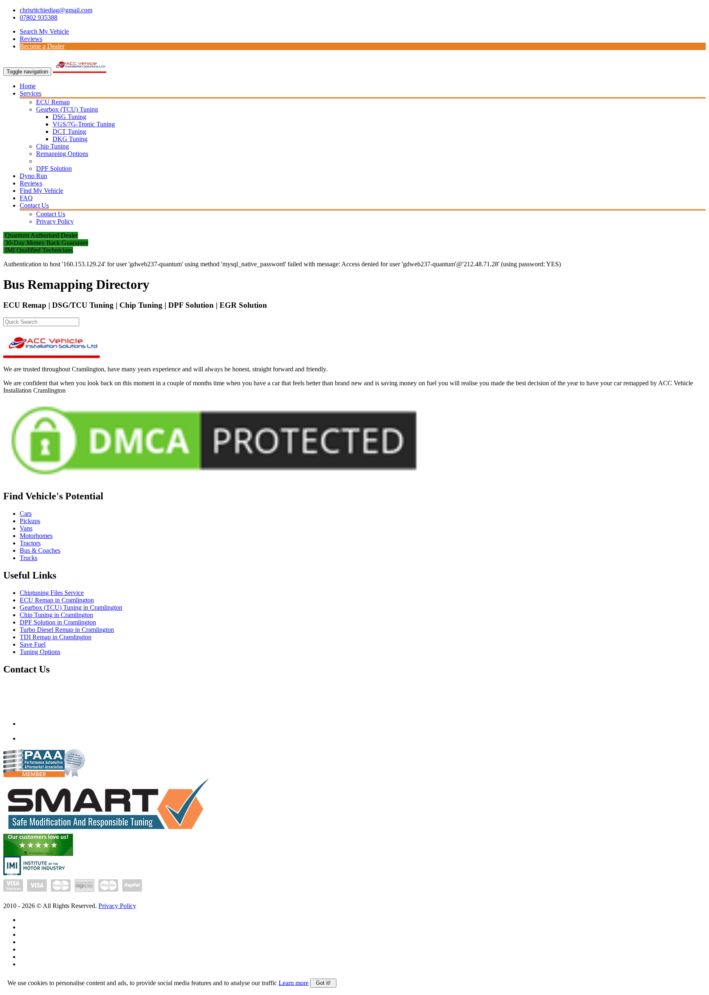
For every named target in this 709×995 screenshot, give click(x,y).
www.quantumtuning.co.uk (55, 738)
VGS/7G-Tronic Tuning (84, 124)
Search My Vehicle (44, 31)
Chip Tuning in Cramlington (56, 614)
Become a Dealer (42, 46)
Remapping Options (62, 153)
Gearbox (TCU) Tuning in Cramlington (71, 607)
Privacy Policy (55, 221)
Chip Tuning (52, 146)
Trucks (28, 557)
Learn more (294, 982)
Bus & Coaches (40, 550)
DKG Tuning (70, 138)
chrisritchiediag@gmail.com (56, 10)
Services (30, 93)
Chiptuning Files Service (52, 592)
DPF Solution (54, 168)
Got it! (323, 983)
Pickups (30, 520)
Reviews (31, 38)
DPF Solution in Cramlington (58, 622)
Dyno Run (33, 175)
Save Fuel (33, 644)
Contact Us (34, 205)
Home (28, 85)
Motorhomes (36, 535)
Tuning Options (40, 651)
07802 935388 (38, 17)
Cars (26, 513)
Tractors (30, 543)
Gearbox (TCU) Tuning (67, 109)
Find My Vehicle (41, 190)
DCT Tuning (69, 131)
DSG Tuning (69, 116)
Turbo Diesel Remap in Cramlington (67, 629)
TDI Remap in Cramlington (55, 637)
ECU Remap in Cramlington (57, 600)
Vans (26, 528)
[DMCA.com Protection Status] (214, 480)
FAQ (26, 197)
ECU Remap (53, 101)
